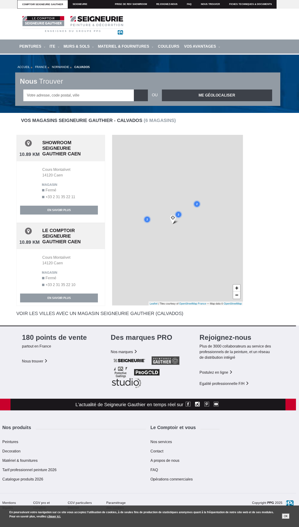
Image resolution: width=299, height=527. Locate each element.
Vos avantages (200, 46)
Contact (156, 451)
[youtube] (216, 404)
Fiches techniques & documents (250, 4)
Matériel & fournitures (20, 460)
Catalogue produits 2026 (22, 479)
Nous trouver (210, 4)
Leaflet (153, 303)
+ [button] (236, 288)
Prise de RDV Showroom (131, 4)
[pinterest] (206, 404)
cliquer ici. (54, 516)
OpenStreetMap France (192, 303)
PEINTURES (30, 46)
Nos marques (122, 352)
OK (286, 516)
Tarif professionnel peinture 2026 (29, 470)
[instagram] (197, 404)
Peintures (10, 442)
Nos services (161, 442)
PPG (270, 503)
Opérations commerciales (171, 479)
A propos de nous (164, 460)
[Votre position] (174, 219)
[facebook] (188, 404)
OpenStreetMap (233, 303)
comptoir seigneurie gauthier (42, 4)
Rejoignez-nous (167, 4)
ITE (53, 46)
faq (189, 4)
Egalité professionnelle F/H (222, 384)
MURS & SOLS (77, 46)
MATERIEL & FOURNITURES (124, 46)
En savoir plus (59, 210)
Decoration (11, 451)
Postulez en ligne (214, 372)
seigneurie (80, 4)
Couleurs (168, 46)
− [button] (236, 295)
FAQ (154, 470)
